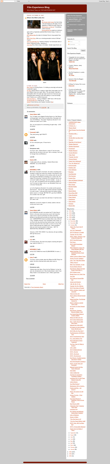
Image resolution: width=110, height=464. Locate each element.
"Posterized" (72, 148)
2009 (70, 215)
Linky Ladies (73, 347)
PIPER (31, 140)
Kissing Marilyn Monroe (76, 266)
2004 (70, 456)
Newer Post (27, 284)
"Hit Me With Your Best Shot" (76, 138)
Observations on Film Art (48, 27)
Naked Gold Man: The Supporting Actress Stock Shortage (77, 253)
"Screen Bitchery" (73, 152)
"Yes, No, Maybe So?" (74, 163)
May (71, 441)
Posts (71, 41)
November (73, 223)
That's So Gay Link (75, 293)
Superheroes (72, 199)
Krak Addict (73, 370)
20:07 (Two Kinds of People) (77, 288)
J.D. (31, 239)
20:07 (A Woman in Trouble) (77, 232)
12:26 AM (32, 275)
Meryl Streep (72, 184)
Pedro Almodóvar (73, 195)
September (73, 433)
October (72, 225)
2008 (70, 217)
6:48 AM (32, 264)
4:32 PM (32, 236)
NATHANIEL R (33, 169)
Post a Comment (30, 278)
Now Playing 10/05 (74, 404)
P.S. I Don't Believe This (76, 338)
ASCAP (29, 102)
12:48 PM (32, 129)
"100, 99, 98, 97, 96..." (75, 284)
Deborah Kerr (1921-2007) (76, 325)
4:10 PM (32, 207)
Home (44, 284)
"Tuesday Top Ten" (73, 157)
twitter (75, 29)
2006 (70, 452)
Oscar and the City (46, 30)
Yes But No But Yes (32, 100)
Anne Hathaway (72, 169)
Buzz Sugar (30, 87)
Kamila (32, 159)
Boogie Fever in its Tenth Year (77, 274)
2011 (70, 211)
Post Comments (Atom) (37, 287)
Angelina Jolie (72, 167)
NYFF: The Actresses (75, 356)
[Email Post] (48, 107)
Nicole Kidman (72, 191)
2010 (70, 213)
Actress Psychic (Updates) (76, 258)
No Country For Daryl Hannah (77, 306)
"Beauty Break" (72, 128)
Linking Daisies (74, 382)
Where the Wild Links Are (35, 18)
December (73, 221)
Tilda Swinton (72, 201)
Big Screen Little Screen (48, 22)
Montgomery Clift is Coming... (77, 386)
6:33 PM (32, 246)
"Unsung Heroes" (73, 159)
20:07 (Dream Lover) (75, 272)
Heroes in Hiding (74, 417)
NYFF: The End (74, 352)
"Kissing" (71, 140)
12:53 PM (32, 137)
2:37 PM (32, 156)
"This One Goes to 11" (75, 419)
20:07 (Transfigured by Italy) (77, 336)
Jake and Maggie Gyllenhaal (76, 180)
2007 (70, 219)
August (72, 435)
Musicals (71, 188)
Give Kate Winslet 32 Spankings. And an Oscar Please (77, 400)
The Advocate (72, 80)
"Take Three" (72, 155)
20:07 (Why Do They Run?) (77, 331)
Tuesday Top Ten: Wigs (76, 234)
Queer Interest (72, 197)
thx (52, 102)
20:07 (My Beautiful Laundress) (78, 361)
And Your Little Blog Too (33, 41)
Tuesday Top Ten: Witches (76, 286)
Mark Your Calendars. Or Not (77, 264)
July (71, 437)
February (72, 447)
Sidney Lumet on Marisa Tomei (78, 256)
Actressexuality (72, 165)
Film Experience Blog (38, 7)
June (71, 439)
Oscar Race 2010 (73, 193)
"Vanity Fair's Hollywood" (75, 161)
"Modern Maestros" (73, 144)
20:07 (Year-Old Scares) (76, 240)
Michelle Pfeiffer (73, 186)
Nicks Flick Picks (31, 38)
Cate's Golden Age (74, 372)
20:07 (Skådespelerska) (76, 349)
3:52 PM (32, 166)
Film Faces (73, 242)
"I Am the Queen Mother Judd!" (78, 421)
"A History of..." (72, 125)
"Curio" (70, 136)
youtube (80, 29)
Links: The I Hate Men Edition (77, 260)
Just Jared (29, 45)
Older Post (61, 284)
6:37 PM (32, 254)
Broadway (71, 172)
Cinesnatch (33, 132)
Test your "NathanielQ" (75, 230)
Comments (72, 44)
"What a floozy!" (74, 262)
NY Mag (29, 90)
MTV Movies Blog (31, 35)
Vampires (71, 203)
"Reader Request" (73, 150)
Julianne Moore (72, 182)
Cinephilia (71, 95)
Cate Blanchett (72, 174)
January (72, 449)
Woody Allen (72, 205)
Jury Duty (72, 276)
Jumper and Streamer (75, 282)
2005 (70, 454)
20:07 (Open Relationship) (76, 319)
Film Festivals (72, 176)
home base (70, 29)
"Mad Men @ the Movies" (75, 142)
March (72, 445)
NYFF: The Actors (74, 354)
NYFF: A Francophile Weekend (77, 426)
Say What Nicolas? (75, 384)
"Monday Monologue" (74, 146)
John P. (32, 257)
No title (72, 308)
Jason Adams (33, 114)
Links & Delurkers (74, 415)
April (71, 443)
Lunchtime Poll (73, 409)
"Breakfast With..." (73, 133)
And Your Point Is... (32, 98)
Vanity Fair (72, 61)
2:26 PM (32, 145)
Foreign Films (72, 178)
